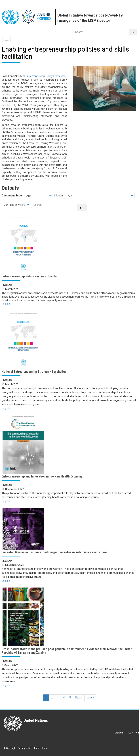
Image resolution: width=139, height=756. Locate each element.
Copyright (11, 748)
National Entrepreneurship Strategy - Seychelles (34, 371)
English (6, 304)
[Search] (133, 32)
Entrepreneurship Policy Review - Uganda (29, 276)
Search (82, 207)
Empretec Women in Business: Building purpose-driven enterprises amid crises (55, 552)
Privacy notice (25, 748)
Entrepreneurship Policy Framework (46, 76)
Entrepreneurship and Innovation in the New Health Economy (42, 476)
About (119, 732)
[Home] (29, 17)
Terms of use (40, 748)
